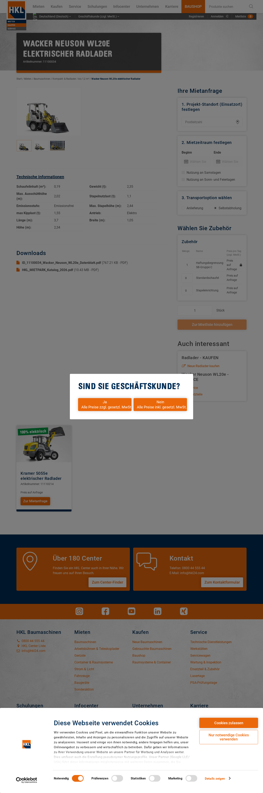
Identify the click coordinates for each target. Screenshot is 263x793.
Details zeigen (215, 778)
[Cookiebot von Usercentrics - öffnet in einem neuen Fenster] (27, 780)
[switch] (117, 778)
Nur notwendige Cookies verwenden (229, 737)
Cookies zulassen (228, 723)
